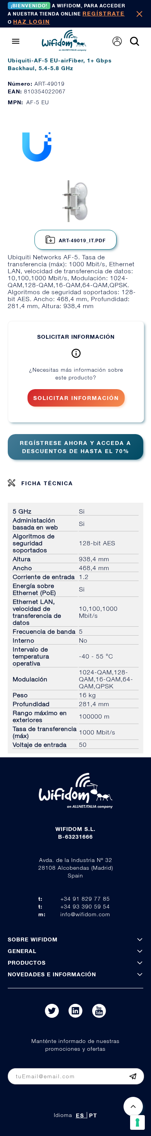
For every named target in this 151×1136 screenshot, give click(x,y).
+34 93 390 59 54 (85, 906)
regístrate (103, 13)
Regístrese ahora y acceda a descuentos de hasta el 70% (75, 447)
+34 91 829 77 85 (85, 898)
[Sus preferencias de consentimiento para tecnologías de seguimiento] (137, 1122)
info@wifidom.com (85, 914)
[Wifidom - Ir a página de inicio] (64, 48)
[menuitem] (117, 41)
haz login (31, 21)
